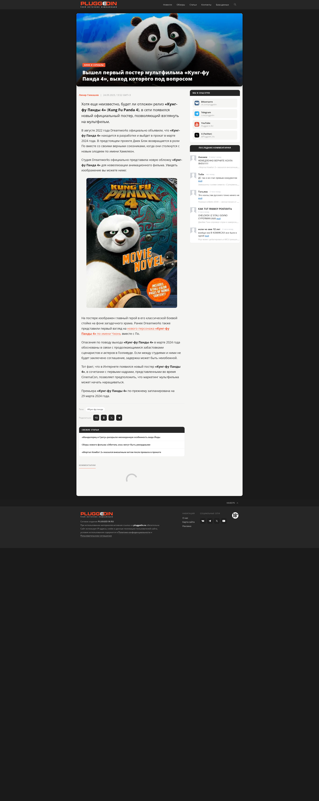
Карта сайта (188, 521)
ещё (200, 180)
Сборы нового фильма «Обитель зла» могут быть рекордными (116, 444)
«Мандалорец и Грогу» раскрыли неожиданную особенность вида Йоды (121, 437)
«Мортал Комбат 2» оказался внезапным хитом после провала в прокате (121, 452)
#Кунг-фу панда (95, 409)
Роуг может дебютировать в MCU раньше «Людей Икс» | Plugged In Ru (231, 239)
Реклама (186, 526)
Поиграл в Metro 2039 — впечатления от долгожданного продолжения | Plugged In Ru (238, 201)
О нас (185, 517)
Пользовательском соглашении (96, 535)
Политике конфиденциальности (134, 532)
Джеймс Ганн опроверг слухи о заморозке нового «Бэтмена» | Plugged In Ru (234, 222)
